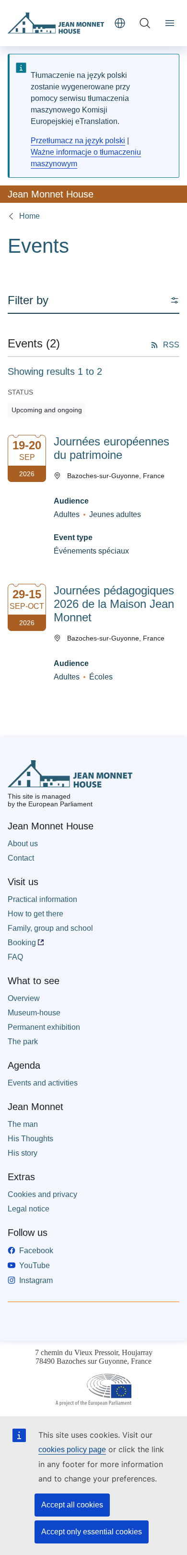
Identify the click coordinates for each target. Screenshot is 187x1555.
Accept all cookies (72, 1505)
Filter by (28, 300)
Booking (22, 942)
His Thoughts (30, 1139)
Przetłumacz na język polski (78, 140)
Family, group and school (50, 928)
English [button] (119, 23)
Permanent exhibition (44, 1027)
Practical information (42, 899)
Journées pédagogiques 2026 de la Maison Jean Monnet (114, 604)
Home (29, 216)
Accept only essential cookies (91, 1532)
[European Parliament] (93, 1390)
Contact (21, 858)
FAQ (15, 957)
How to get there (35, 914)
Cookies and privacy (42, 1194)
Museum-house (34, 1013)
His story (22, 1153)
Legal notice (28, 1209)
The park (23, 1041)
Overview (24, 998)
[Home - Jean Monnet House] (57, 23)
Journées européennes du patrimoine (111, 448)
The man (23, 1124)
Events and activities (43, 1083)
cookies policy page (72, 1449)
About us (23, 843)
